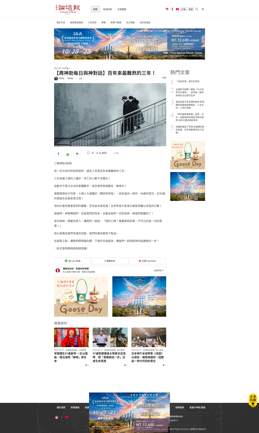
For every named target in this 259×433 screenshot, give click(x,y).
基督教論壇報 (76, 22)
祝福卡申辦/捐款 (197, 407)
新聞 (95, 9)
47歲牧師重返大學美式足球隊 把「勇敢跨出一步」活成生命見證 (109, 357)
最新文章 (61, 22)
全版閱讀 (121, 9)
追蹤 (80, 78)
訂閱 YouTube (149, 260)
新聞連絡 (75, 407)
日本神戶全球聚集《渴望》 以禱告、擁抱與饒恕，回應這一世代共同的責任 (147, 357)
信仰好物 (107, 9)
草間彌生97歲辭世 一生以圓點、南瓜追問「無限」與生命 (71, 357)
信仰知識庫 (145, 22)
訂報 (183, 9)
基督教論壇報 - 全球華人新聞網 (68, 9)
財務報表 (179, 407)
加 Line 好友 (74, 260)
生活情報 (130, 22)
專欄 (103, 22)
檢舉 (164, 77)
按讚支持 (110, 260)
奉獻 (191, 9)
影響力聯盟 (115, 22)
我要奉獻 (158, 270)
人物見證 (92, 22)
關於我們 (61, 407)
